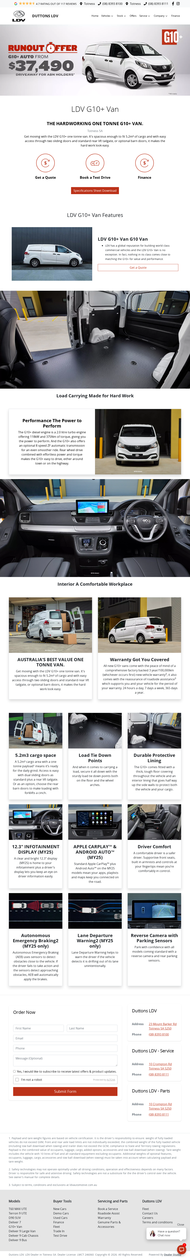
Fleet (56, 1227)
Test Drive (60, 1236)
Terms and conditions (157, 1222)
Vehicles (105, 15)
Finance (175, 15)
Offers (133, 15)
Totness (89, 4)
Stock (120, 15)
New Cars (59, 1209)
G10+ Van (15, 1227)
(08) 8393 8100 (112, 4)
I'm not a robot (31, 1080)
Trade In (59, 1231)
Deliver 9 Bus (18, 1240)
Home (94, 15)
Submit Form (65, 1091)
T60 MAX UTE (18, 1209)
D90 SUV (15, 1218)
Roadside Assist (109, 1213)
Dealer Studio (172, 1254)
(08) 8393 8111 (158, 4)
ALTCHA (111, 1079)
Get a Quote (138, 268)
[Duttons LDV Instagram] (178, 3)
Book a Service (108, 1209)
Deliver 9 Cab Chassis (23, 1236)
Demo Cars (61, 1213)
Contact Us (150, 1213)
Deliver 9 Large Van (22, 1231)
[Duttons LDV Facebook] (173, 3)
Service (143, 15)
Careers (147, 1218)
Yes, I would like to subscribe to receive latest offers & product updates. (67, 1071)
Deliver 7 (15, 1222)
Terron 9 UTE (18, 1213)
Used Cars (60, 1218)
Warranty (104, 1218)
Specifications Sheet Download (95, 191)
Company (159, 15)
